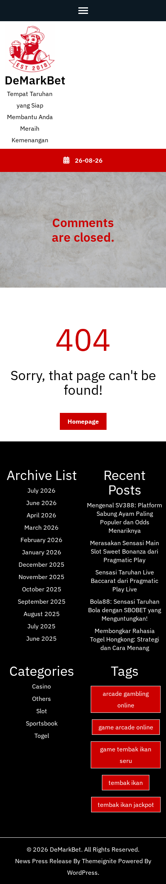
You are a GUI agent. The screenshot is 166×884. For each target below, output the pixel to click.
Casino (41, 686)
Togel (41, 735)
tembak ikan (125, 782)
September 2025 (42, 601)
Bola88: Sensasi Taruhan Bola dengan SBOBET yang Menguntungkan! (124, 610)
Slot (41, 711)
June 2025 (41, 638)
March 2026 (41, 527)
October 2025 (41, 589)
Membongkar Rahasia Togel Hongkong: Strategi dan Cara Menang (124, 639)
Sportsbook (42, 723)
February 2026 (41, 540)
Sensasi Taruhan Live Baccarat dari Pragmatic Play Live (124, 580)
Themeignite (99, 861)
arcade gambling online (126, 699)
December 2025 (41, 564)
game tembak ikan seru (125, 754)
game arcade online (125, 727)
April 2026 (41, 515)
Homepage (83, 421)
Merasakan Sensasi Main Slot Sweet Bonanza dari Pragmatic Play (124, 551)
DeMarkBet (35, 80)
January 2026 (41, 552)
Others (41, 698)
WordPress (82, 872)
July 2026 (41, 490)
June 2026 (41, 503)
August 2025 (42, 614)
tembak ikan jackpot (126, 804)
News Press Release (43, 861)
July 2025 (41, 626)
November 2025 (41, 577)
